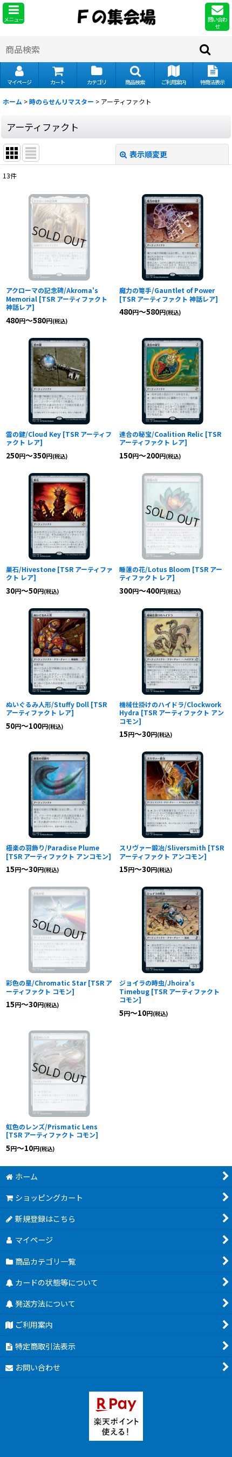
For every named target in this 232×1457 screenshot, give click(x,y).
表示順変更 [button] (148, 154)
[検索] (205, 49)
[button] (13, 13)
